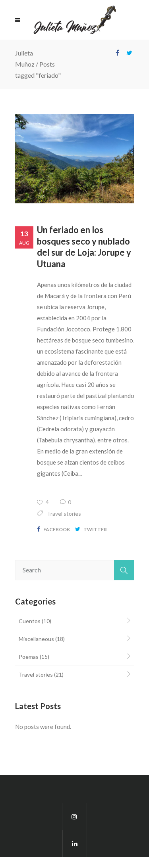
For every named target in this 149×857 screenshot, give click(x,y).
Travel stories (64, 513)
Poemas (29, 656)
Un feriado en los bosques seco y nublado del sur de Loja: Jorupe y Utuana (84, 246)
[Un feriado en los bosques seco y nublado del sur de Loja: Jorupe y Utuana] (74, 158)
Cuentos (30, 621)
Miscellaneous (36, 638)
